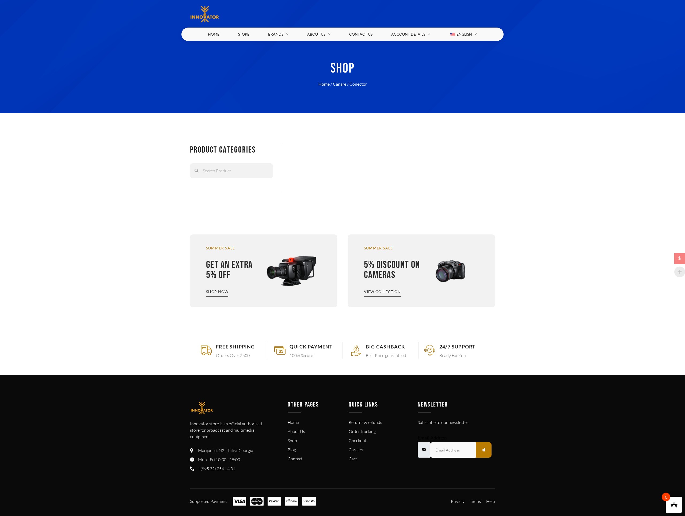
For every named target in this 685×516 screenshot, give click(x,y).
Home (213, 34)
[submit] (484, 450)
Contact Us (360, 34)
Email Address (432, 437)
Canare (339, 83)
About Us (316, 34)
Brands (275, 34)
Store (243, 34)
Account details (408, 34)
